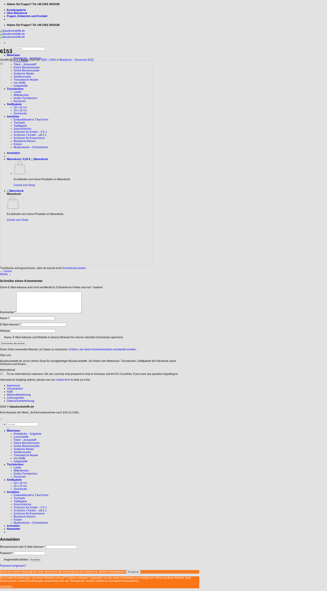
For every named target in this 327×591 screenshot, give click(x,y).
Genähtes (13, 492)
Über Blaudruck (17, 13)
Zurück (6, 271)
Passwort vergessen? (13, 565)
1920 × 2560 (48, 59)
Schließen (6, 586)
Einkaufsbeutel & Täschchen (31, 495)
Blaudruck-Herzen (25, 516)
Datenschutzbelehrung (20, 400)
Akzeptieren (133, 572)
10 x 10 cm (20, 482)
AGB (10, 391)
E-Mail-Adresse (10, 324)
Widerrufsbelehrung (19, 394)
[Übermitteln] (15, 53)
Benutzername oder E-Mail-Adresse (22, 546)
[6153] (76, 265)
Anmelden (35, 559)
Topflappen (20, 501)
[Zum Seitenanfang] (1, 419)
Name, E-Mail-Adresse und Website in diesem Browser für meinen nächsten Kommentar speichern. (64, 337)
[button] (13, 528)
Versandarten (15, 388)
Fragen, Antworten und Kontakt (27, 16)
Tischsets (19, 498)
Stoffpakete (14, 479)
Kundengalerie (16, 10)
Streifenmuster (22, 452)
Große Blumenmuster (27, 446)
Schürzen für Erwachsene (29, 513)
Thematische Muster (26, 455)
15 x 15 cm (20, 485)
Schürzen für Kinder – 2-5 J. (30, 507)
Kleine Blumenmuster (27, 443)
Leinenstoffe (21, 436)
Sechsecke (20, 489)
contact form (63, 379)
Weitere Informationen (112, 571)
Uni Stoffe (20, 458)
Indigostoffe (21, 461)
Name (4, 318)
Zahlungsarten (15, 397)
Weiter (5, 274)
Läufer (17, 467)
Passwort (6, 553)
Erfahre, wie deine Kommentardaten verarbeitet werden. (102, 349)
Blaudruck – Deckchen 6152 (76, 59)
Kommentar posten (74, 268)
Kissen (18, 519)
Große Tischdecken (25, 473)
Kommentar (8, 312)
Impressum (13, 385)
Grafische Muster (24, 449)
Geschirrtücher (22, 504)
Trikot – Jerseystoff (25, 439)
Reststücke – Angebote (28, 433)
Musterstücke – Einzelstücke (31, 522)
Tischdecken (15, 464)
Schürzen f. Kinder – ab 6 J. (30, 510)
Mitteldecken (21, 470)
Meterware (13, 55)
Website (5, 330)
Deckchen (20, 476)
